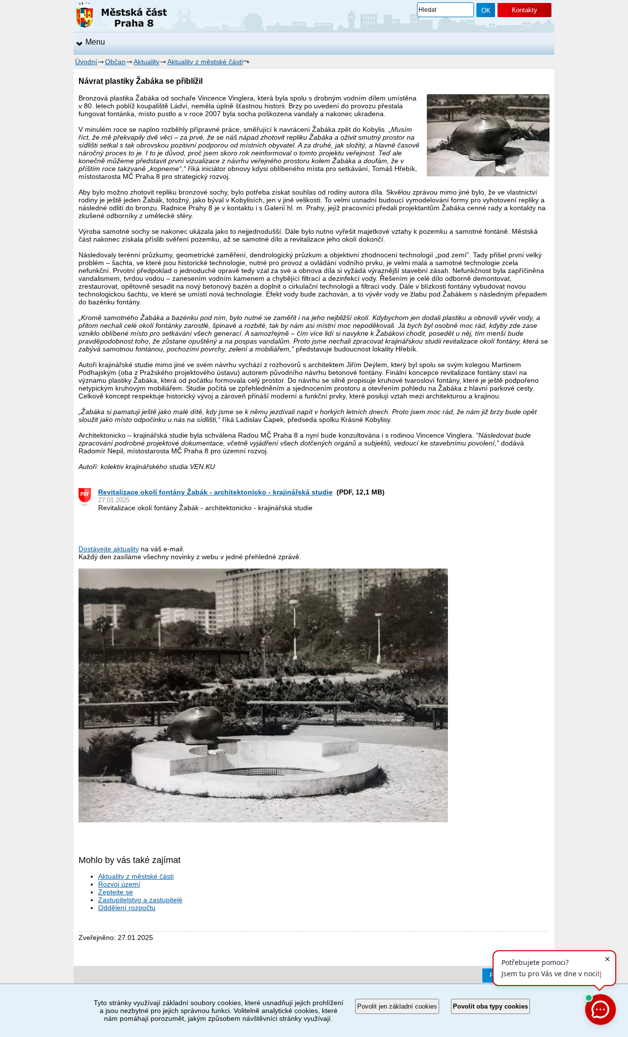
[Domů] (121, 16)
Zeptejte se (115, 892)
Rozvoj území (119, 884)
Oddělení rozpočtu (127, 908)
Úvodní (86, 62)
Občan (115, 62)
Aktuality (146, 62)
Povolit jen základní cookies (397, 1006)
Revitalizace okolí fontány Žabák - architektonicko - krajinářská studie (215, 492)
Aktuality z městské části (205, 62)
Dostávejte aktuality (108, 549)
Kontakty (524, 10)
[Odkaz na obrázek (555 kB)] (263, 820)
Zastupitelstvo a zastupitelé (140, 900)
